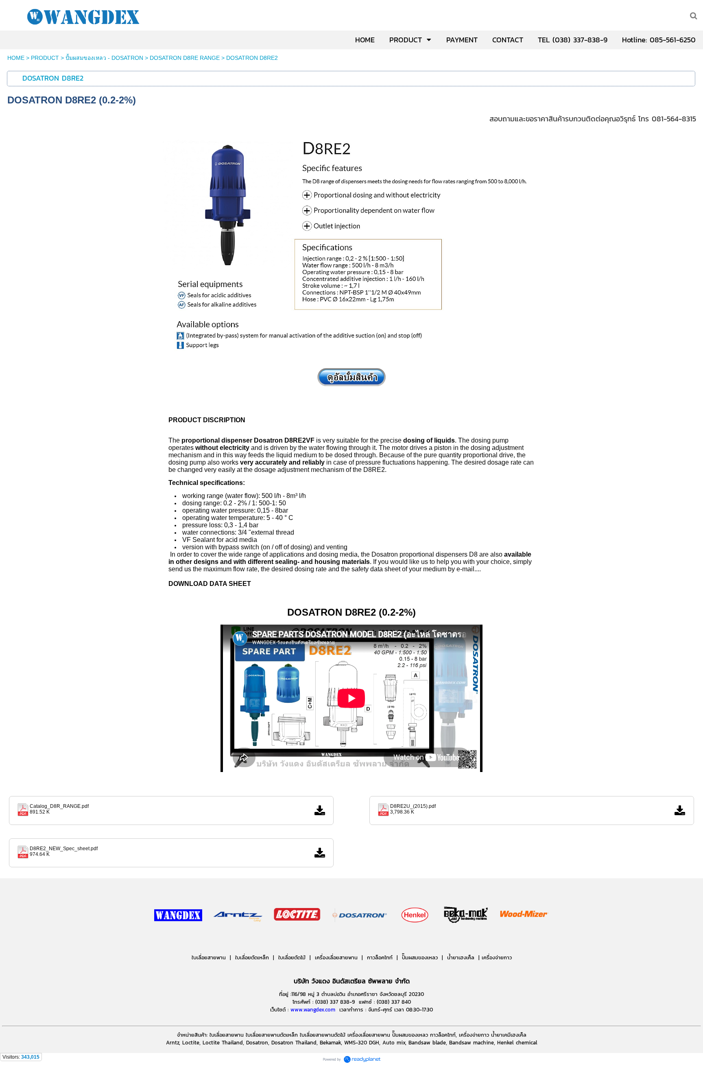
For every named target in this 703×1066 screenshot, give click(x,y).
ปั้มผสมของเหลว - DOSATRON (104, 58)
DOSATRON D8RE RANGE (185, 58)
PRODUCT (45, 58)
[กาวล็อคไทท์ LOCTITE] (297, 939)
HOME (15, 58)
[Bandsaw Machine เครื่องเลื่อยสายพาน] (494, 939)
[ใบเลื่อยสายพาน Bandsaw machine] (238, 939)
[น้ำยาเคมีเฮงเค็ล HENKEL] (415, 939)
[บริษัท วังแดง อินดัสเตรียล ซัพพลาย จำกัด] (178, 939)
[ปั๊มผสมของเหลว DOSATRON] (360, 939)
